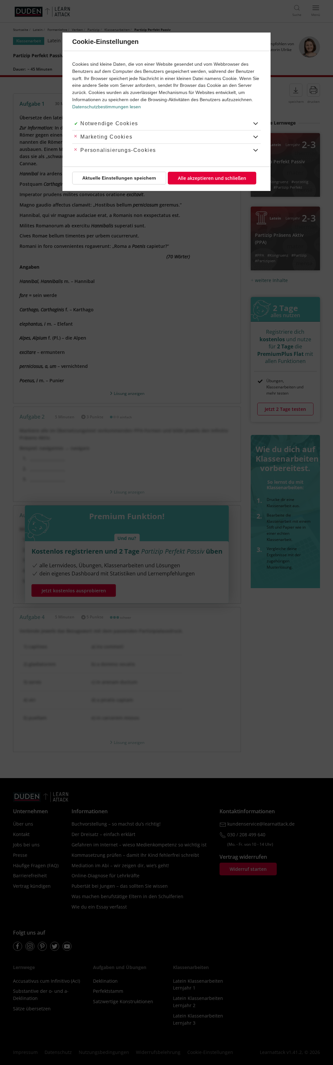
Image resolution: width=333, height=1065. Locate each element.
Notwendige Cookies (109, 123)
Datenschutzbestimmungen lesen (106, 106)
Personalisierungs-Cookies (118, 150)
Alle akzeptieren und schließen (212, 178)
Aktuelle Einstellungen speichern (119, 178)
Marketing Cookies (106, 137)
